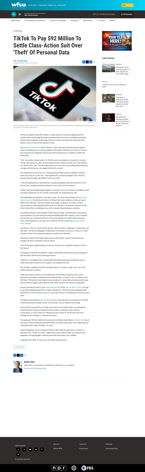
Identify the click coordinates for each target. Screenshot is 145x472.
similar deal (79, 320)
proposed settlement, (32, 147)
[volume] (19, 14)
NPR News (119, 64)
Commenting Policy (112, 448)
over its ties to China (73, 287)
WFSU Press (88, 20)
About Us (56, 444)
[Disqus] (72, 410)
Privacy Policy (84, 448)
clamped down (51, 287)
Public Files (109, 444)
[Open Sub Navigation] (22, 20)
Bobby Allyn (23, 61)
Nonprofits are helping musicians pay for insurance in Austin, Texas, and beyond (122, 121)
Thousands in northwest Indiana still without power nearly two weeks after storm (122, 102)
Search (112, 20)
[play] (13, 14)
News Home (15, 20)
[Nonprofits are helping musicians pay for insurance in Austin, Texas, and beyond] (108, 117)
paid (39, 333)
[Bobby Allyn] (17, 367)
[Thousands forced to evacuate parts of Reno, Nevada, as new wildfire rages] (108, 68)
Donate (129, 5)
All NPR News (17, 31)
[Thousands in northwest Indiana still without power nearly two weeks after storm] (108, 98)
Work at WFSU (58, 448)
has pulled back (46, 300)
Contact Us (83, 444)
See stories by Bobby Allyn (35, 368)
